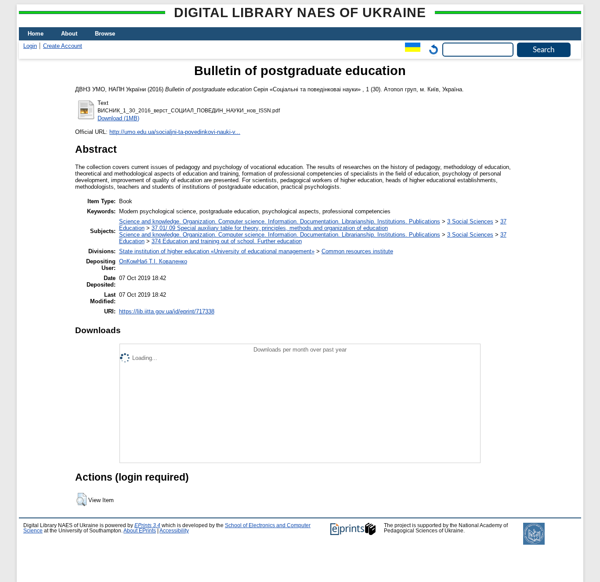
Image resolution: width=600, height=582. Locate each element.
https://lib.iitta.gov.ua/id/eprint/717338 (166, 311)
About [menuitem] (69, 33)
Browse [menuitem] (105, 33)
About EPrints (139, 530)
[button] (81, 499)
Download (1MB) (118, 118)
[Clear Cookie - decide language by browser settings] (431, 49)
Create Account (62, 46)
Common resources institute (357, 251)
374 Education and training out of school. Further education (227, 241)
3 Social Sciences (470, 221)
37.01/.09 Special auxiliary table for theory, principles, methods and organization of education (270, 228)
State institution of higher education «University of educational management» (216, 251)
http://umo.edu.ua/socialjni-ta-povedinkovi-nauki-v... (174, 132)
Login (30, 46)
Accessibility (174, 530)
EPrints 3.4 (147, 525)
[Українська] (410, 49)
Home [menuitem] (35, 33)
